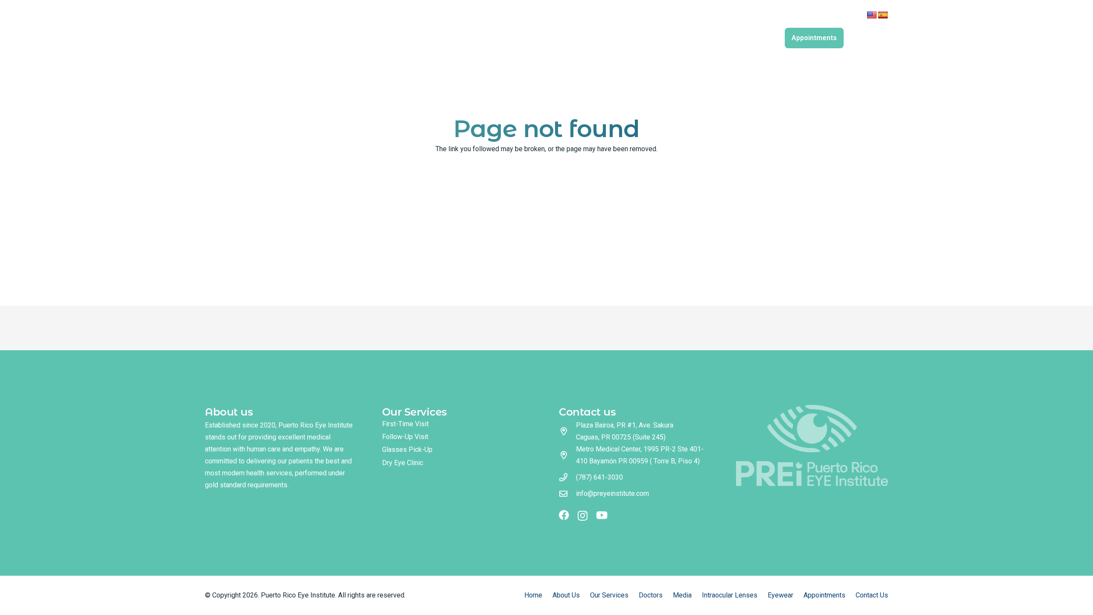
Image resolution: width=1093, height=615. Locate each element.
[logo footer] (812, 445)
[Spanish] (883, 15)
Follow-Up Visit (405, 437)
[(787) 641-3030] (567, 477)
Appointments (824, 595)
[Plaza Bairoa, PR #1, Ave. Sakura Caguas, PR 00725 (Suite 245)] (567, 431)
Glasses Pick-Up (407, 449)
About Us (566, 595)
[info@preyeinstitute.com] (567, 493)
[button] (782, 38)
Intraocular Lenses (729, 595)
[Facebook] (776, 16)
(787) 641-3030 (599, 477)
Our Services (609, 595)
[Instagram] (789, 17)
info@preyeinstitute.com (612, 493)
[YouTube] (803, 16)
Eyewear (780, 595)
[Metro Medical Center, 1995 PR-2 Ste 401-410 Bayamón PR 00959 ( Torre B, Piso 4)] (567, 455)
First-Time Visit (405, 424)
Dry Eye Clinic (402, 463)
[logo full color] (300, 30)
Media (682, 595)
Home (533, 595)
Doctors (651, 595)
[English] (872, 15)
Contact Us (872, 595)
